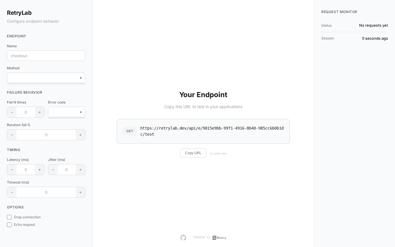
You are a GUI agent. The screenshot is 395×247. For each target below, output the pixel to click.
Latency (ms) (18, 159)
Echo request (24, 224)
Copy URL (193, 153)
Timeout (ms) (18, 182)
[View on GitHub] (183, 237)
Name (12, 46)
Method (13, 68)
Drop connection (27, 217)
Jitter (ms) (56, 159)
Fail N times (16, 102)
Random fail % (18, 125)
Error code (57, 102)
